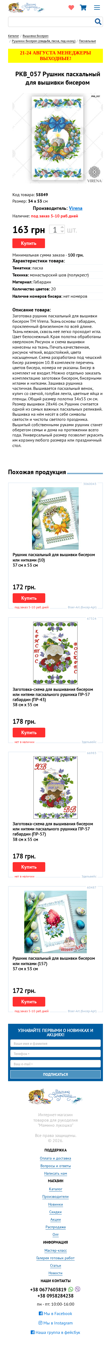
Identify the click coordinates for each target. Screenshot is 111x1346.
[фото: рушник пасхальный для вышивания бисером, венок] (57, 138)
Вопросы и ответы (55, 1165)
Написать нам (55, 1173)
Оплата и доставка (55, 1158)
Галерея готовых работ (55, 1257)
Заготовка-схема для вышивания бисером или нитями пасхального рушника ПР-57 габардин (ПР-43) (53, 694)
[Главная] (26, 7)
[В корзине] (83, 7)
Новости (55, 1273)
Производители (55, 1196)
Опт (56, 1234)
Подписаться (55, 1074)
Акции (55, 1219)
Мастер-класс (55, 1250)
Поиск (99, 22)
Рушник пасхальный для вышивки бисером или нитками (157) (54, 960)
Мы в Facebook (57, 1313)
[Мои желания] (71, 7)
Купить (28, 243)
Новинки (55, 1204)
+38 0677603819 (49, 1289)
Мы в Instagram (57, 1323)
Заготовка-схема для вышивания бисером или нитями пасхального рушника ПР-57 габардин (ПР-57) (53, 829)
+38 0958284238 (55, 1296)
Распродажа (56, 1226)
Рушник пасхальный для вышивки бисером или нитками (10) (54, 557)
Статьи (55, 1265)
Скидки (55, 1211)
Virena (75, 208)
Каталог (55, 1189)
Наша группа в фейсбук (57, 1332)
